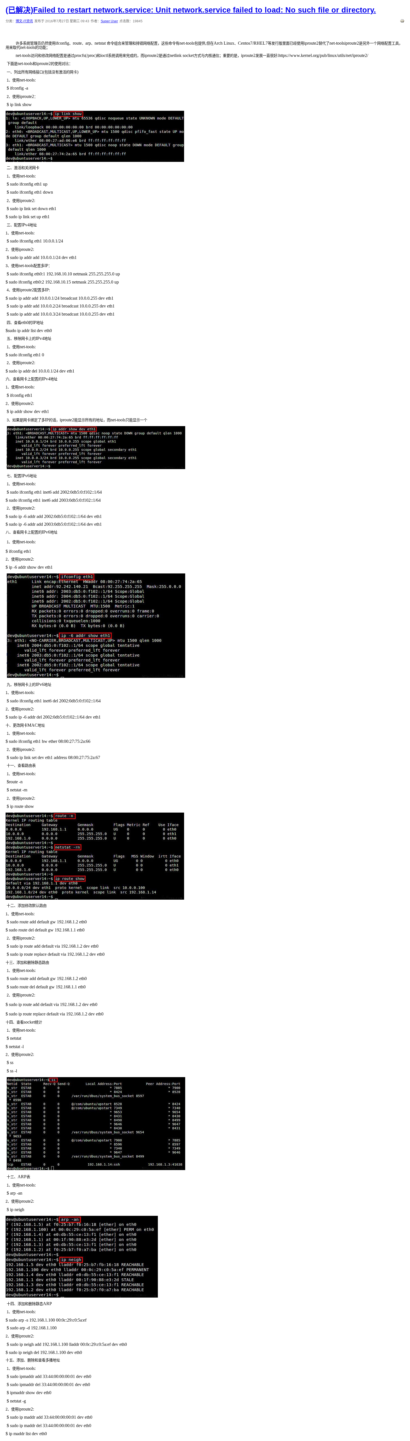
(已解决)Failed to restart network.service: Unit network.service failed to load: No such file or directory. (191, 10)
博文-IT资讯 (24, 21)
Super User (109, 21)
